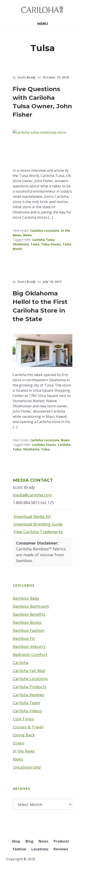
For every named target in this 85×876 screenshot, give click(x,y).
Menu (42, 24)
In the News (24, 751)
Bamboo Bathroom (31, 606)
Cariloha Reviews (28, 694)
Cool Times (23, 718)
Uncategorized (27, 767)
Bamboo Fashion (28, 630)
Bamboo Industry (29, 646)
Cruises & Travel (28, 726)
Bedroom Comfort (30, 654)
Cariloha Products (29, 686)
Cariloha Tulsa (43, 240)
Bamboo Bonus (27, 622)
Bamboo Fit (24, 638)
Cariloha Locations (44, 230)
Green (18, 743)
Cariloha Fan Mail (29, 670)
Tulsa (35, 244)
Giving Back (24, 735)
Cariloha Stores (44, 445)
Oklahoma (21, 244)
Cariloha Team (26, 702)
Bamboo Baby (26, 598)
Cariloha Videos (27, 710)
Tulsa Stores (51, 244)
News (27, 235)
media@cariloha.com (32, 495)
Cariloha (20, 662)
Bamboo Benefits (29, 614)
